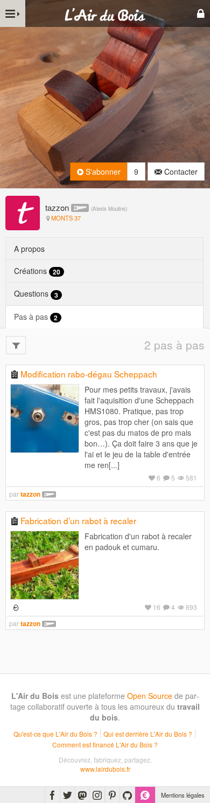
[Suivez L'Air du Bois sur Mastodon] (82, 795)
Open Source (149, 695)
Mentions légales (183, 795)
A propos (29, 248)
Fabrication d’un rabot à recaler (78, 520)
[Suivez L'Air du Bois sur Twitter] (67, 795)
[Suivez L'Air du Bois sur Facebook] (52, 795)
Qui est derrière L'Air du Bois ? (147, 733)
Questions (36, 293)
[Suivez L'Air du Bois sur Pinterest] (112, 795)
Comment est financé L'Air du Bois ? (105, 744)
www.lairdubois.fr (105, 768)
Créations (37, 271)
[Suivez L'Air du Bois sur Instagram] (97, 795)
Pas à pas (36, 316)
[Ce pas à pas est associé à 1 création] (14, 607)
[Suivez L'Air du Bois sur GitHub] (127, 795)
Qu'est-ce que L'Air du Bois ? (55, 733)
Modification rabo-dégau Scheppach (88, 374)
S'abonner (102, 171)
